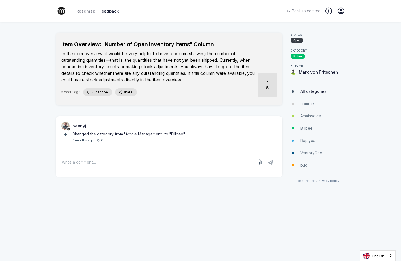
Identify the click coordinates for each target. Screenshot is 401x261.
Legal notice (305, 180)
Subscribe (99, 92)
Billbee (297, 56)
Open (296, 40)
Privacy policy (328, 180)
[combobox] (378, 255)
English (378, 256)
